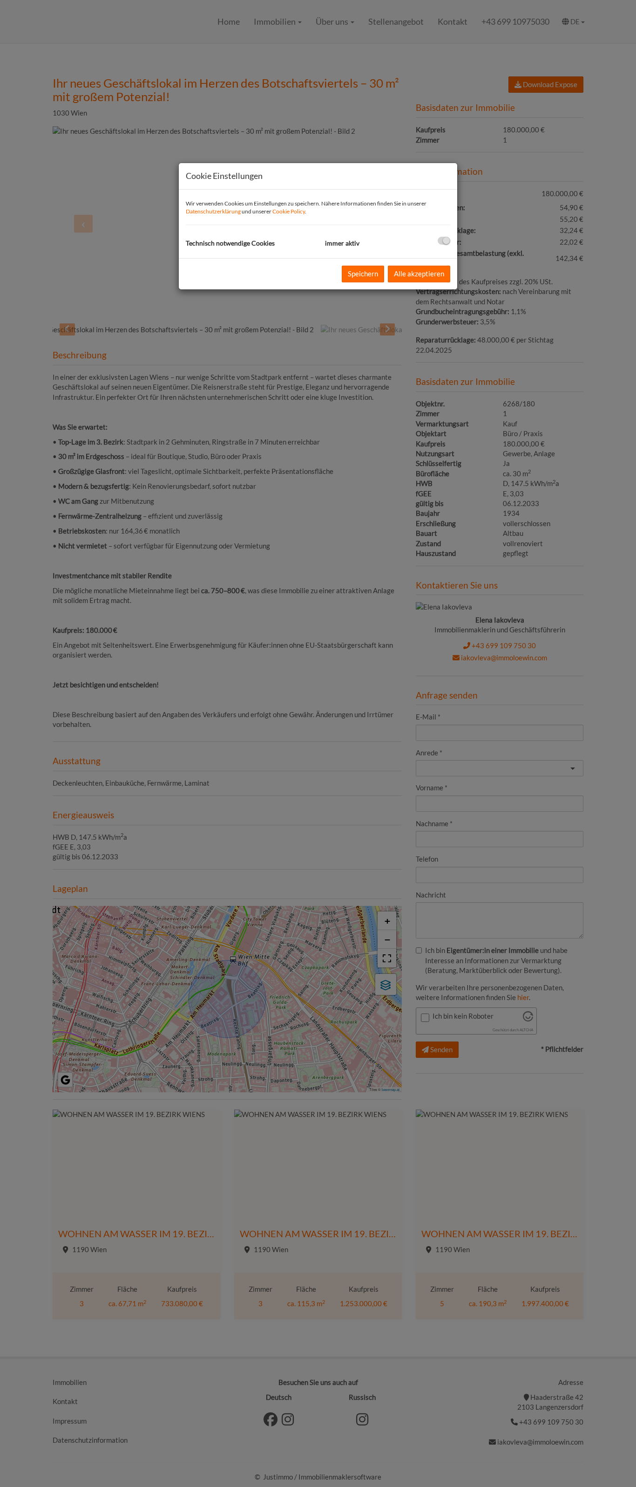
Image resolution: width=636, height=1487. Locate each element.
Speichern (363, 273)
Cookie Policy (288, 211)
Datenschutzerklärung (213, 211)
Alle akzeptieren (419, 273)
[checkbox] (444, 241)
